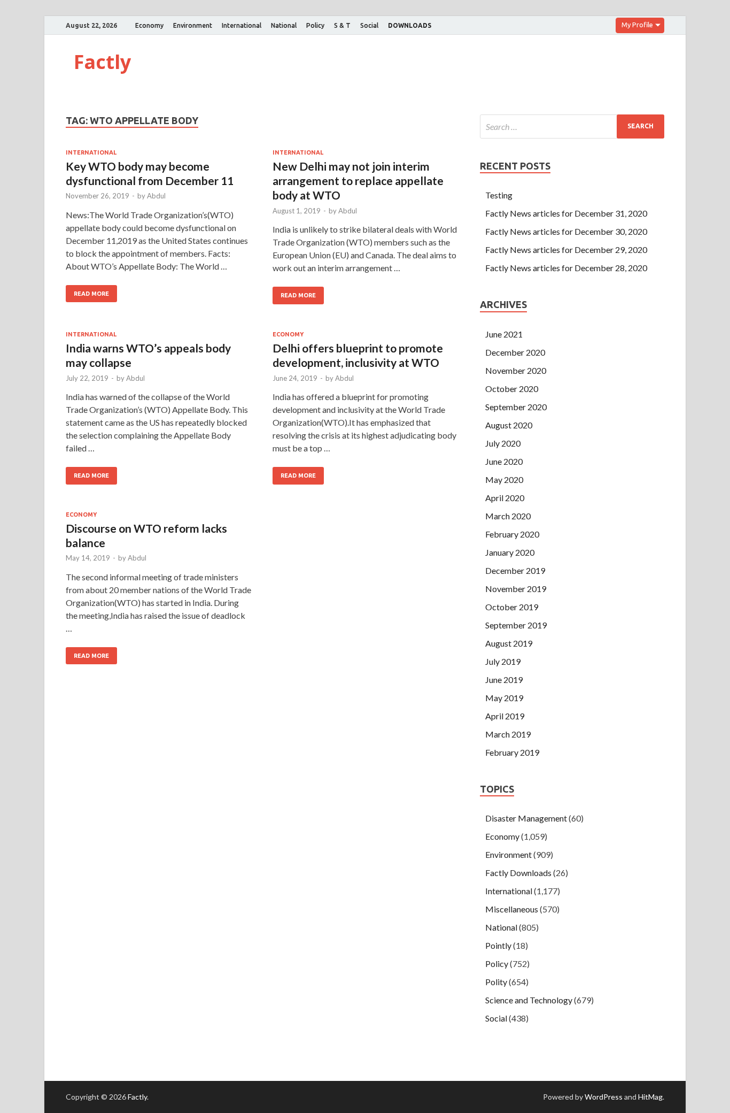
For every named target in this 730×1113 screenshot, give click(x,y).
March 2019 (508, 734)
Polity (496, 982)
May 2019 (504, 698)
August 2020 (508, 425)
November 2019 (515, 589)
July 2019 (503, 661)
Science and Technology (528, 1000)
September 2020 (516, 407)
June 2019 (504, 679)
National (284, 25)
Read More (91, 293)
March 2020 (508, 516)
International (241, 25)
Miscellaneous (511, 909)
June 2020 (504, 461)
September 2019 (516, 625)
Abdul (156, 195)
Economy (149, 25)
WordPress (604, 1096)
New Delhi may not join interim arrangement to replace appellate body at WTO (358, 180)
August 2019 (508, 643)
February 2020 (512, 534)
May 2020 (504, 479)
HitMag (650, 1096)
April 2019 (504, 716)
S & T (342, 25)
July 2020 (503, 443)
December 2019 (515, 570)
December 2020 (515, 352)
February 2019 (512, 752)
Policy (315, 25)
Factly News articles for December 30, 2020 (566, 231)
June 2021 (504, 334)
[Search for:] (572, 126)
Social (369, 25)
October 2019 (511, 607)
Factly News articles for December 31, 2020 (566, 213)
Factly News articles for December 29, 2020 (566, 249)
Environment (192, 25)
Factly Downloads (518, 873)
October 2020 (511, 388)
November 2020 (515, 370)
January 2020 (509, 552)
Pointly (498, 945)
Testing (498, 195)
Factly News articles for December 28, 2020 (566, 268)
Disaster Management (526, 818)
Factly (102, 62)
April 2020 (504, 498)
